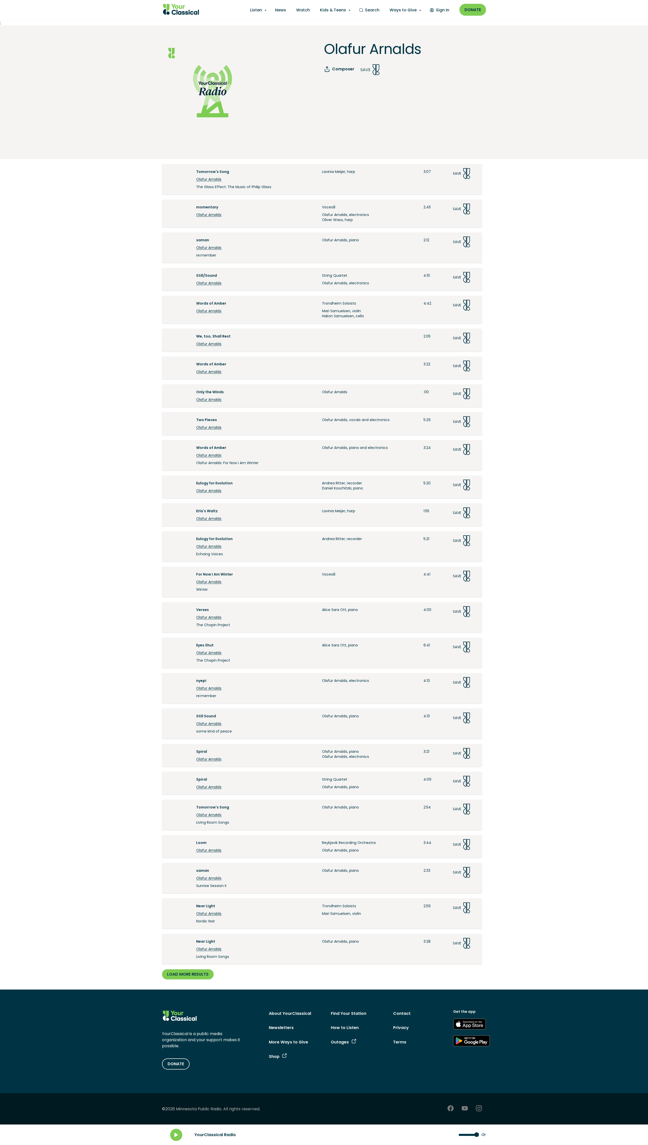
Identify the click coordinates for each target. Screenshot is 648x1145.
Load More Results (188, 974)
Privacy (401, 1028)
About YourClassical (290, 1013)
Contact (402, 1013)
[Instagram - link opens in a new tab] (479, 1109)
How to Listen (345, 1028)
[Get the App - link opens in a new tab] (469, 1025)
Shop (274, 1056)
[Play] (176, 1135)
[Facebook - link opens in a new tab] (450, 1109)
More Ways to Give (288, 1042)
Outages (340, 1042)
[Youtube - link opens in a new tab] (465, 1109)
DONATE (176, 1064)
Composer (343, 69)
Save (365, 70)
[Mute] (483, 1135)
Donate (472, 10)
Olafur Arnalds (208, 179)
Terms (399, 1042)
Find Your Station (348, 1013)
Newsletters (281, 1028)
